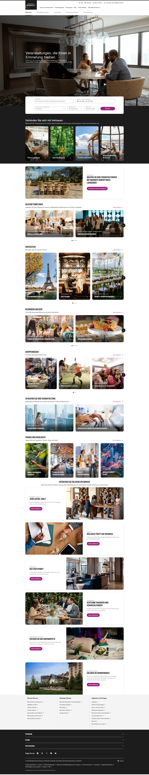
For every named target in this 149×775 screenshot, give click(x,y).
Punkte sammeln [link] (32, 707)
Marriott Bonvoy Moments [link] (34, 715)
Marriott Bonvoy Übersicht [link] (34, 702)
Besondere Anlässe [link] (64, 710)
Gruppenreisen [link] (63, 713)
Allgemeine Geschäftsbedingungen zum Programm (69, 764)
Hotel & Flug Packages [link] (98, 704)
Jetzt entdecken (117, 207)
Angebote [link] (94, 702)
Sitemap (44, 766)
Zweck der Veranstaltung (42, 107)
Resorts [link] (94, 721)
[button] (88, 2)
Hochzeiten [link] (62, 707)
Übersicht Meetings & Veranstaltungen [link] (70, 702)
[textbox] (95, 101)
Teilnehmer (88, 107)
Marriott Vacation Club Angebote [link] (100, 713)
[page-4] (75, 240)
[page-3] (74, 240)
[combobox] (53, 101)
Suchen (107, 108)
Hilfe (49, 766)
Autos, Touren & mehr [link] (98, 707)
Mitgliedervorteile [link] (32, 704)
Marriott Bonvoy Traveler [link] (98, 724)
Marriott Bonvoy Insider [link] (33, 718)
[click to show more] (123, 225)
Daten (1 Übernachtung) (83, 99)
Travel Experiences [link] (97, 715)
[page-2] (73, 240)
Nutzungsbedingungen (49, 764)
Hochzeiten (57, 12)
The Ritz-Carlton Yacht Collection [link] (100, 718)
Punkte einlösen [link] (31, 710)
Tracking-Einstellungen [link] (30, 764)
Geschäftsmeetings (43, 12)
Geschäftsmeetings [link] (64, 704)
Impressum (97, 764)
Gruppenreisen (88, 12)
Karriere (40, 764)
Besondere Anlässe (72, 12)
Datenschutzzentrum (88, 764)
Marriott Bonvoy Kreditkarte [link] (34, 713)
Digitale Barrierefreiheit (107, 764)
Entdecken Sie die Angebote (97, 188)
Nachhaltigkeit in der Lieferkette (33, 766)
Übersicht (28, 12)
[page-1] (73, 392)
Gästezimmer (72, 107)
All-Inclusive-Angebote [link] (98, 710)
